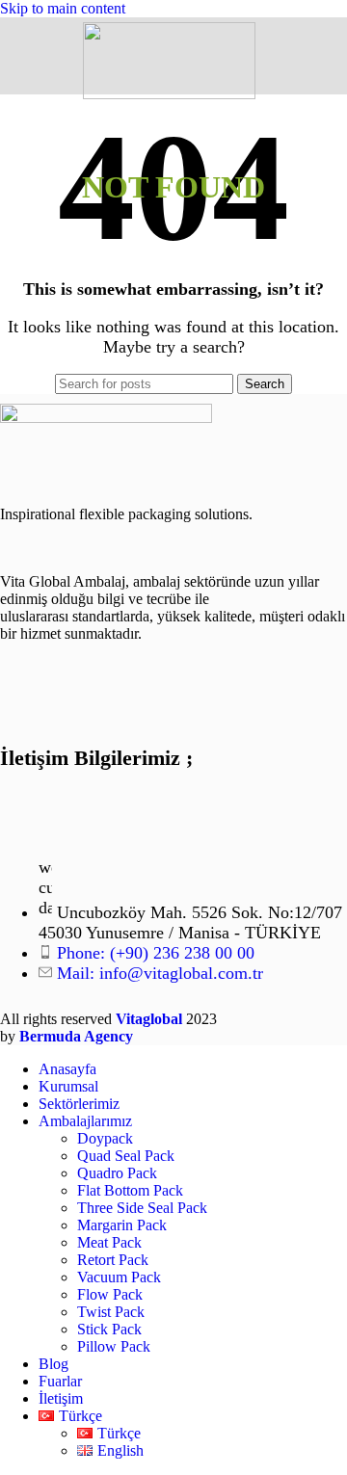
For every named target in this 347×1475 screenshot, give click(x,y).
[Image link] (106, 417)
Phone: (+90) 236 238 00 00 (155, 952)
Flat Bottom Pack (130, 1190)
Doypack (105, 1138)
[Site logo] (169, 94)
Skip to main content (62, 8)
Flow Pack (110, 1294)
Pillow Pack (113, 1346)
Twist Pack (111, 1312)
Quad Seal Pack (125, 1155)
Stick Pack (109, 1329)
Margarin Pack (122, 1225)
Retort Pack (112, 1259)
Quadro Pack (117, 1173)
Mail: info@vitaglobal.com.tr (160, 973)
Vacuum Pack (119, 1277)
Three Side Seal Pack (142, 1207)
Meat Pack (109, 1242)
